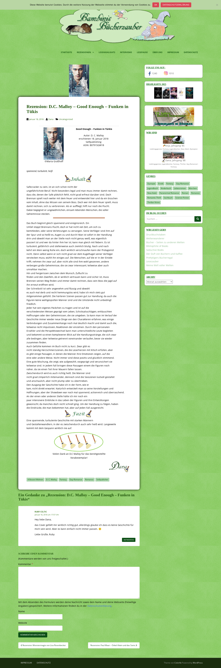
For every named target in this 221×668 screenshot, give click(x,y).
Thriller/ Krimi (153, 202)
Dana (50, 119)
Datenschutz (191, 52)
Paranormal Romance (169, 193)
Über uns (157, 52)
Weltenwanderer (155, 238)
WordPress (198, 662)
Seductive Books (155, 249)
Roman (185, 193)
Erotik (160, 183)
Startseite (66, 52)
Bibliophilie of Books (157, 246)
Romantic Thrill (154, 197)
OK (155, 5)
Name (21, 611)
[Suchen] (197, 219)
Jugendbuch (152, 188)
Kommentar (25, 564)
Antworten (129, 540)
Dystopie (151, 183)
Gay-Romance (76, 479)
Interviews (126, 52)
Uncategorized (66, 119)
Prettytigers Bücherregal (159, 257)
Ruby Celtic (41, 511)
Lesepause (142, 52)
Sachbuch (168, 197)
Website (22, 622)
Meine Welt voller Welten (159, 265)
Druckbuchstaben (156, 234)
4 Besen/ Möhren (35, 479)
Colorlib (177, 662)
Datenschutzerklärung (176, 5)
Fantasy (63, 479)
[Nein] (217, 4)
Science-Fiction (182, 197)
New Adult (152, 193)
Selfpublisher (102, 479)
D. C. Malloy (51, 479)
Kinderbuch (166, 188)
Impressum (173, 52)
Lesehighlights (107, 52)
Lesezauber (152, 261)
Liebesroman (180, 188)
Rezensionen (84, 52)
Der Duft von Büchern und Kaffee (164, 253)
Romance (89, 479)
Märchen (193, 188)
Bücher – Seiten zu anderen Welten (165, 242)
